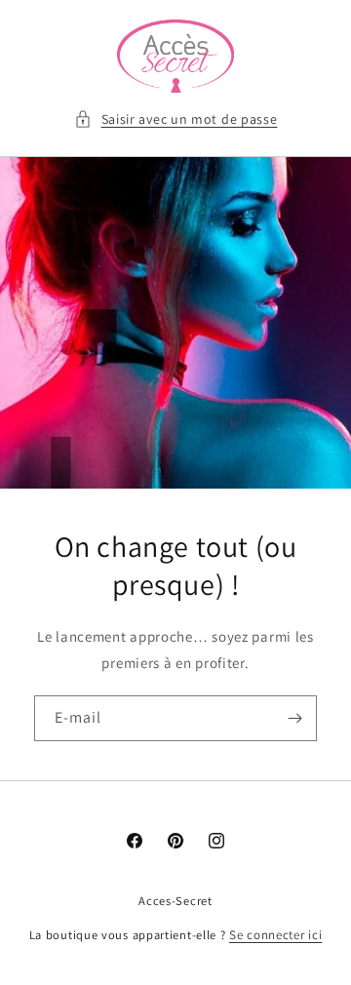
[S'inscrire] (294, 718)
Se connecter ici (275, 934)
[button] (176, 119)
